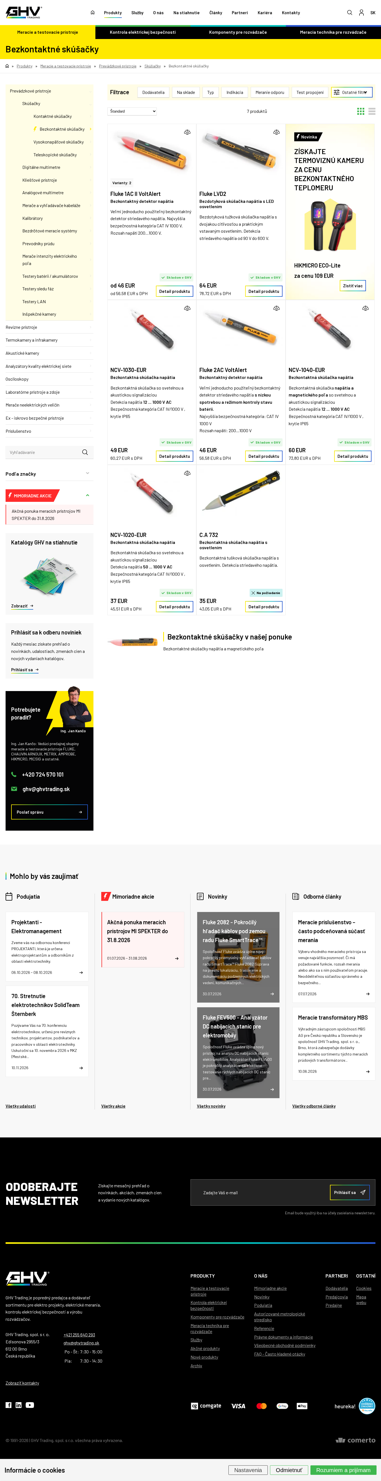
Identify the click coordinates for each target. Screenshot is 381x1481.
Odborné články (322, 896)
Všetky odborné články (314, 1105)
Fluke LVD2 (212, 193)
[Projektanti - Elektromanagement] (47, 946)
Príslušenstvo (18, 431)
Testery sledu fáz (38, 288)
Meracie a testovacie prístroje (47, 32)
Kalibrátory (32, 218)
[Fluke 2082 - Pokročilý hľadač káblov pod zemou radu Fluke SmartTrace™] (238, 957)
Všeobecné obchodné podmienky (284, 1345)
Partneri (240, 12)
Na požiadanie (269, 593)
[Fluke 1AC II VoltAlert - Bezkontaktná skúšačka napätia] (151, 152)
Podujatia (28, 896)
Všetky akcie (113, 1105)
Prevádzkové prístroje (30, 90)
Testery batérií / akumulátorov (50, 276)
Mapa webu (361, 1299)
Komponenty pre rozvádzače (238, 32)
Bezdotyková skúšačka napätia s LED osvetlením (236, 203)
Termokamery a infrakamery (31, 339)
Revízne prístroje (21, 327)
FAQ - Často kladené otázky (279, 1353)
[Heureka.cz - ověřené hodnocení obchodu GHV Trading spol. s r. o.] (367, 1406)
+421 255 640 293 (79, 1334)
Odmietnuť (289, 1470)
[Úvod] (93, 12)
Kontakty (291, 12)
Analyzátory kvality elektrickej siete (38, 366)
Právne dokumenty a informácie (283, 1336)
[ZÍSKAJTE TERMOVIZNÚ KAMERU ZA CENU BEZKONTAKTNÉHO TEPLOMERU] (330, 225)
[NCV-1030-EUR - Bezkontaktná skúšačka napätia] (151, 328)
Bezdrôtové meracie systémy (49, 230)
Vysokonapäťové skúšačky (58, 141)
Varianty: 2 (121, 182)
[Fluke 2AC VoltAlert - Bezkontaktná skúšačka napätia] (240, 328)
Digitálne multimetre (41, 167)
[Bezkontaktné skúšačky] (132, 642)
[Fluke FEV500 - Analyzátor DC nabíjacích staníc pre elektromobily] (238, 1052)
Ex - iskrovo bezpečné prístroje (35, 417)
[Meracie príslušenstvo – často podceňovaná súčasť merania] (334, 957)
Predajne (333, 1305)
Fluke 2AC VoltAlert (223, 369)
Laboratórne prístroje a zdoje (33, 392)
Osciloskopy (17, 378)
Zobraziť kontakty (22, 1382)
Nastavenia (248, 1470)
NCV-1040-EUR (307, 369)
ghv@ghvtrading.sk (46, 789)
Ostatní (365, 1276)
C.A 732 (208, 534)
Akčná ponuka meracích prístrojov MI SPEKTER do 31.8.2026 (46, 514)
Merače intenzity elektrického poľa (49, 259)
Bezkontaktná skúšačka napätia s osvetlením (233, 544)
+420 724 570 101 (43, 774)
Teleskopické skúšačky (55, 154)
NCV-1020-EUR (128, 534)
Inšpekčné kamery (39, 314)
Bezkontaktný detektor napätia (141, 201)
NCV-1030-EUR (128, 369)
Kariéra (265, 12)
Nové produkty (204, 1357)
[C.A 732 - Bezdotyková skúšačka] (240, 493)
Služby (137, 12)
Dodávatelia (336, 1288)
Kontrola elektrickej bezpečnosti (143, 32)
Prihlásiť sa (22, 669)
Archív (196, 1365)
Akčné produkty (205, 1348)
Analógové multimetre (43, 192)
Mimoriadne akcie (133, 896)
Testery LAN (34, 301)
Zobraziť (19, 605)
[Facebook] (8, 1406)
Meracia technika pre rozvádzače (210, 1328)
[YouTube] (30, 1406)
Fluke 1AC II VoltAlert (135, 193)
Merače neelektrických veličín (32, 404)
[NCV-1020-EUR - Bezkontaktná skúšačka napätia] (151, 493)
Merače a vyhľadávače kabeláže (51, 205)
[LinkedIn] (18, 1406)
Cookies (364, 1288)
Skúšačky (31, 103)
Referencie (264, 1328)
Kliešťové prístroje (39, 180)
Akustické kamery (22, 353)
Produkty (113, 12)
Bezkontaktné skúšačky (62, 129)
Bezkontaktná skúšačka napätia (142, 377)
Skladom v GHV (179, 277)
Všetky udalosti (21, 1105)
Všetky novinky (211, 1105)
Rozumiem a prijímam (343, 1470)
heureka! (345, 1406)
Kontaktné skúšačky (52, 116)
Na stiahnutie (186, 12)
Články (215, 12)
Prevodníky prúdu (38, 243)
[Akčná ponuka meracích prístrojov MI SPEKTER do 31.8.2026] (143, 939)
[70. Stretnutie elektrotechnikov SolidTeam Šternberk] (47, 1031)
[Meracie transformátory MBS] (334, 1043)
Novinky (217, 896)
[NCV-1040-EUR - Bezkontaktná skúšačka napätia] (330, 328)
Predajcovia (336, 1296)
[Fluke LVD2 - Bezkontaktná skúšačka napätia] (240, 152)
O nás (158, 12)
